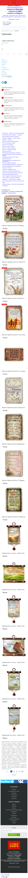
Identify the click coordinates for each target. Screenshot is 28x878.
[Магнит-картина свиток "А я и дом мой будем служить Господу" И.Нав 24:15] (14, 354)
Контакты (14, 798)
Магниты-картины (6, 151)
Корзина (4, 23)
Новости (14, 789)
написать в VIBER (15, 11)
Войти (4, 21)
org (22, 7)
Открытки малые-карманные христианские (12, 172)
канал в (11, 6)
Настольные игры (6, 158)
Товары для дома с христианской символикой (13, 184)
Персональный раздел (14, 867)
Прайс (14, 822)
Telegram (17, 6)
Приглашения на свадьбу (15, 179)
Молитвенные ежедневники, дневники (11, 152)
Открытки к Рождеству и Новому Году (11, 171)
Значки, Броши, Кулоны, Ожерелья (10, 136)
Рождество (14, 815)
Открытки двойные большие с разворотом (12, 164)
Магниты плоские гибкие (8, 146)
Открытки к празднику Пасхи (9, 169)
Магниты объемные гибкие (8, 143)
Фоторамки (5, 185)
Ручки (3, 182)
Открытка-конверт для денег (9, 163)
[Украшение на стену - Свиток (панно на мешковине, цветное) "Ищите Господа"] (14, 646)
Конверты (4, 139)
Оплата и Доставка (14, 819)
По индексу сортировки (15, 191)
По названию (5, 191)
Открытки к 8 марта (7, 167)
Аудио (14, 804)
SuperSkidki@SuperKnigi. (15, 7)
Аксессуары (5, 133)
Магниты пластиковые (7, 144)
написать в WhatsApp (15, 9)
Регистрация (8, 21)
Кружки (10, 139)
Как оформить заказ (14, 791)
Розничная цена (12, 193)
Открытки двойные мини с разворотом (11, 166)
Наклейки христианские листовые (10, 157)
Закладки (19, 134)
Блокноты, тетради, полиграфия (16, 133)
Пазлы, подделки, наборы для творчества (12, 176)
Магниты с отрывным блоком (9, 149)
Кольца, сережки (16, 138)
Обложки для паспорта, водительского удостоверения (11, 161)
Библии (14, 806)
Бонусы (14, 808)
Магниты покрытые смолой (8, 148)
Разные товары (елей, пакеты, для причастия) (13, 181)
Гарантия (14, 796)
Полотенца (4, 179)
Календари (14, 811)
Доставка (14, 793)
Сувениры (14, 817)
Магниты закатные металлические (10, 141)
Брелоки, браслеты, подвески (9, 134)
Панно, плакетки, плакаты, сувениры (11, 177)
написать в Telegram (15, 13)
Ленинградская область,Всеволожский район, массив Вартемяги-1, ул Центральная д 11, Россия (14, 16)
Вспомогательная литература (14, 810)
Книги (14, 813)
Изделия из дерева (6, 138)
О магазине (14, 795)
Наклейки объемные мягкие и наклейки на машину (12, 155)
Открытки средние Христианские (10, 174)
